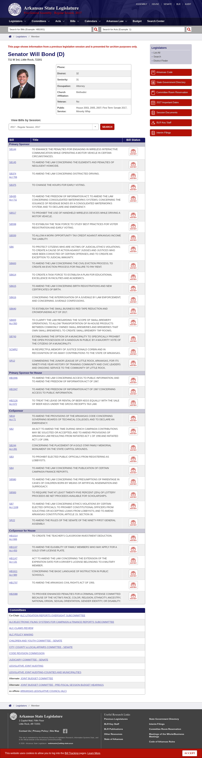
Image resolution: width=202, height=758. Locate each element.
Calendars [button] (91, 21)
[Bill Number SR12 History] (134, 363)
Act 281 (13, 449)
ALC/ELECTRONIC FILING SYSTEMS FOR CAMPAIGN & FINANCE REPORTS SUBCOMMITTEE (61, 622)
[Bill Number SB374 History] (134, 176)
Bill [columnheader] (11, 139)
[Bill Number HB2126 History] (134, 403)
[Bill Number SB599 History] (134, 238)
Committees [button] (39, 21)
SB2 (11, 429)
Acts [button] (58, 21)
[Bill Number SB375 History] (134, 187)
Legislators (21, 36)
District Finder (161, 60)
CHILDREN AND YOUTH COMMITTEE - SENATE (35, 640)
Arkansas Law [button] (114, 21)
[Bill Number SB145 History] (134, 164)
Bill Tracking (72, 753)
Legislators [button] (15, 21)
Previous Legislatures (116, 719)
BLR (178, 4)
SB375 (12, 185)
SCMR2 (13, 349)
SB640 (12, 308)
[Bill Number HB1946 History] (134, 380)
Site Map (54, 731)
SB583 (12, 492)
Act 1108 (13, 507)
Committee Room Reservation (165, 729)
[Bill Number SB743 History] (134, 339)
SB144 (12, 149)
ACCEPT (189, 753)
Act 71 (12, 419)
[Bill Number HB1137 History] (134, 549)
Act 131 (13, 562)
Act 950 (13, 323)
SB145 (12, 162)
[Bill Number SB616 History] (134, 300)
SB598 (12, 224)
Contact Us (25, 731)
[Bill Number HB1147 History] (134, 561)
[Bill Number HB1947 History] (134, 391)
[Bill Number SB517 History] (134, 215)
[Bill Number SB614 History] (134, 277)
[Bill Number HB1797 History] (134, 585)
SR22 (12, 520)
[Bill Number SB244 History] (134, 448)
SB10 (12, 416)
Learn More (93, 753)
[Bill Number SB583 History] (134, 495)
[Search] (95, 29)
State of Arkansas (113, 739)
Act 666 (13, 539)
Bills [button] (72, 21)
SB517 (12, 212)
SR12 (12, 360)
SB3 (11, 456)
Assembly (141, 4)
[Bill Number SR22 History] (134, 522)
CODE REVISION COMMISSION (27, 653)
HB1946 (13, 378)
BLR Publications (113, 729)
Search (107, 127)
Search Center (155, 21)
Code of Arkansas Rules (162, 741)
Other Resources (113, 734)
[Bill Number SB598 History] (134, 226)
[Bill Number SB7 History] (134, 506)
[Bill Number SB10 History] (134, 418)
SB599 (12, 235)
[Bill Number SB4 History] (134, 470)
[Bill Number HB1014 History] (134, 538)
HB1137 (13, 547)
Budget (137, 21)
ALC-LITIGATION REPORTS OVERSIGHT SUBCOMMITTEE (52, 615)
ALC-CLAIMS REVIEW (21, 628)
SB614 (12, 274)
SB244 (12, 445)
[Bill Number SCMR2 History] (134, 352)
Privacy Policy (40, 731)
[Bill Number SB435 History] (134, 198)
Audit (188, 4)
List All (157, 52)
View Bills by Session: (26, 120)
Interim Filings (157, 724)
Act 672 (13, 404)
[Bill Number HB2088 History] (134, 596)
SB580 (12, 479)
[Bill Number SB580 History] (134, 482)
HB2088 (13, 594)
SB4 (11, 468)
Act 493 (13, 550)
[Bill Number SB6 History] (134, 249)
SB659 (12, 320)
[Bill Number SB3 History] (134, 459)
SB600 (12, 263)
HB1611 (13, 571)
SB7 (11, 503)
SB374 (12, 173)
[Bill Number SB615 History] (134, 288)
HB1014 (13, 535)
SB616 (12, 297)
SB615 (12, 286)
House (155, 4)
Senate (168, 4)
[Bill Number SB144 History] (134, 151)
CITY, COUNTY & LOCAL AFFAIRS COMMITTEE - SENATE (41, 647)
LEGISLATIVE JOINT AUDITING (26, 666)
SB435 (12, 196)
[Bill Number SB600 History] (134, 266)
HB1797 (13, 582)
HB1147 (13, 558)
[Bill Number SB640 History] (134, 311)
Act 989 (13, 575)
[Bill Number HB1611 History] (134, 573)
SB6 (11, 246)
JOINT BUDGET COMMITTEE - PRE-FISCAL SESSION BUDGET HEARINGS (62, 685)
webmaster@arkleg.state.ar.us (60, 743)
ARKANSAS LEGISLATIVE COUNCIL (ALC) (43, 691)
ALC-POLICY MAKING (21, 634)
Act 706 (13, 177)
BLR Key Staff (111, 724)
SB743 (12, 336)
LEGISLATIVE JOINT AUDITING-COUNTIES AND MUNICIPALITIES (45, 672)
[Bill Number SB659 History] (134, 322)
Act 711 (13, 199)
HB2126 (13, 400)
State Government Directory (164, 719)
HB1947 (13, 389)
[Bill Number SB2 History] (134, 431)
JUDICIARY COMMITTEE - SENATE (28, 659)
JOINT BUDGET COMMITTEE (37, 678)
